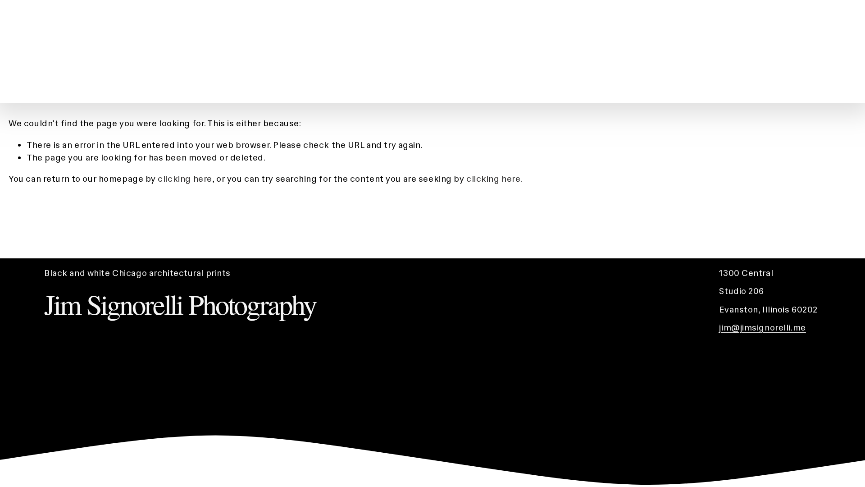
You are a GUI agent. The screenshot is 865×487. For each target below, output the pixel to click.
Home (713, 51)
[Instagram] (829, 51)
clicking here (185, 178)
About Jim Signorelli (784, 51)
